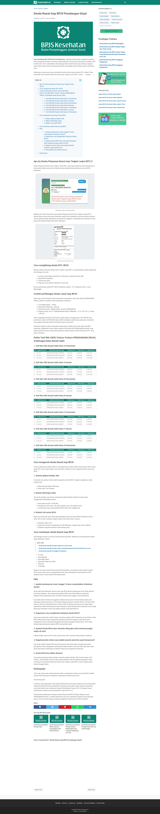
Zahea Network (83, 811)
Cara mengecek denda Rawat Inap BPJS (53, 115)
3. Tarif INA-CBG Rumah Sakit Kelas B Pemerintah (60, 103)
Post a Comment (50, 18)
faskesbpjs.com (85, 809)
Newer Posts (38, 789)
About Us (64, 803)
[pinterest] (65, 707)
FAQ (41, 129)
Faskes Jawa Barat (105, 26)
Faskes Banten (115, 16)
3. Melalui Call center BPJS (52, 123)
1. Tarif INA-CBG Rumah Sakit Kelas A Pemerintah (60, 99)
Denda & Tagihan (69, 2)
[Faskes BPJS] (42, 2)
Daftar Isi (38, 80)
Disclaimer (79, 803)
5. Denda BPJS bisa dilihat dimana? (55, 150)
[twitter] (52, 707)
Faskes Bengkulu (104, 19)
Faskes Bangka (104, 16)
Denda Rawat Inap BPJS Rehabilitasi (112, 43)
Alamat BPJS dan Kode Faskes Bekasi (110, 94)
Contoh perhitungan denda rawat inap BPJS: (54, 91)
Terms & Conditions (89, 803)
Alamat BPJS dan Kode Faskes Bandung (110, 97)
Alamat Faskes (83, 2)
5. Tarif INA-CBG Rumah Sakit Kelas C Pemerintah (60, 107)
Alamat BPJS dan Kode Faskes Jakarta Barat (112, 107)
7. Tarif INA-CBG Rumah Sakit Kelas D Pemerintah (60, 112)
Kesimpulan (43, 153)
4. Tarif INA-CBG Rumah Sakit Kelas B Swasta (59, 105)
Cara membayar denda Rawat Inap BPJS (53, 126)
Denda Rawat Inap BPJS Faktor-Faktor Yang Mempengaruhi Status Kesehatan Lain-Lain (65, 548)
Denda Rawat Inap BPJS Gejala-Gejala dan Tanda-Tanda (55, 545)
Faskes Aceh (103, 13)
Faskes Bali (112, 13)
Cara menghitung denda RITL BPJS (51, 89)
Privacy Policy (101, 803)
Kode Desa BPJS (96, 2)
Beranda (58, 803)
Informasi (57, 2)
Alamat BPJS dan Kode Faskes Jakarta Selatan (112, 101)
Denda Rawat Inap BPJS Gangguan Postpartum (52, 551)
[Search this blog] (125, 2)
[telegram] (90, 707)
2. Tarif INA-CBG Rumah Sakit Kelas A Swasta (59, 101)
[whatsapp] (77, 707)
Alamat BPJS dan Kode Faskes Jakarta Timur (112, 104)
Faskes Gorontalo (117, 19)
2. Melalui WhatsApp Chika (53, 121)
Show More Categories (111, 31)
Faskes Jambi (115, 22)
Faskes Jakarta (104, 22)
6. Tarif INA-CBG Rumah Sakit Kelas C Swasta (59, 110)
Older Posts (91, 789)
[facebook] (40, 707)
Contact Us (72, 803)
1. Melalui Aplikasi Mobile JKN (54, 119)
